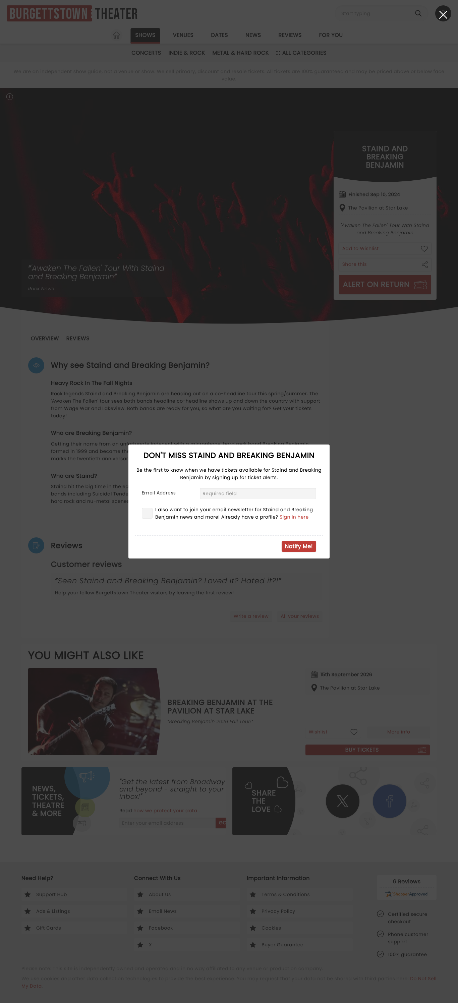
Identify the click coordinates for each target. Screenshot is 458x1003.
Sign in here (294, 517)
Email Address (159, 492)
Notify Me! (299, 546)
